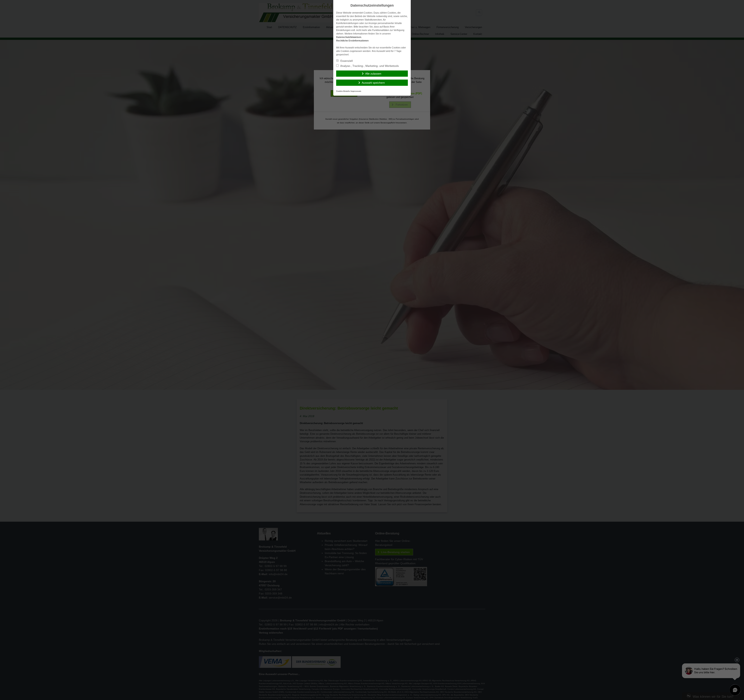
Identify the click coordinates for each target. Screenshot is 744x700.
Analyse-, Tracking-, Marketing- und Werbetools (369, 65)
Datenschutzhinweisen (348, 37)
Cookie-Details (343, 91)
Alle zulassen (373, 73)
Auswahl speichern (373, 82)
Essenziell (346, 60)
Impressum (355, 91)
